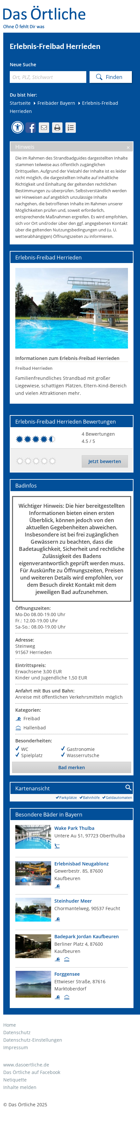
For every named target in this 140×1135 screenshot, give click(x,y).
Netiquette (15, 1080)
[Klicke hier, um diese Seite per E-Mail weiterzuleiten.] (44, 127)
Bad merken (71, 767)
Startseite (20, 103)
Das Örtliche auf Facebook (31, 1072)
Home (9, 1025)
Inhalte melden (19, 1087)
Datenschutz (17, 1032)
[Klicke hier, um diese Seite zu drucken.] (57, 127)
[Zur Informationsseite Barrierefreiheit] (17, 127)
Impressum (15, 1047)
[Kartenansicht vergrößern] (128, 788)
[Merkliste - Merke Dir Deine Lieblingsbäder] (70, 127)
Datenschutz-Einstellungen (32, 1040)
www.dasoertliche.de (26, 1065)
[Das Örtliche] (47, 10)
